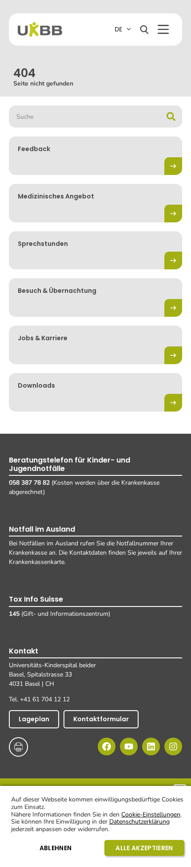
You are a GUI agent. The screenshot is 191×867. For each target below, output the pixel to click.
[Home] (40, 29)
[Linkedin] (151, 746)
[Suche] (171, 116)
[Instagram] (173, 746)
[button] (163, 29)
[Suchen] (144, 29)
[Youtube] (129, 746)
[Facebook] (106, 746)
